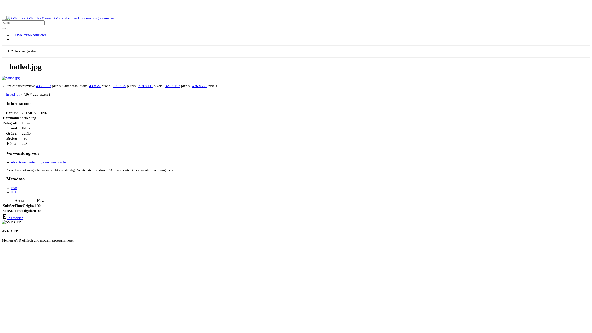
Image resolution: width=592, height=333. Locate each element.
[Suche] (4, 28)
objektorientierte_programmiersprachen (39, 162)
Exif (14, 188)
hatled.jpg (13, 94)
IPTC (15, 192)
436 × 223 (43, 86)
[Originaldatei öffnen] (11, 78)
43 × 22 (95, 86)
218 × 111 (145, 86)
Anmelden (15, 218)
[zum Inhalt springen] (3, 256)
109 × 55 (119, 86)
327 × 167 (172, 86)
